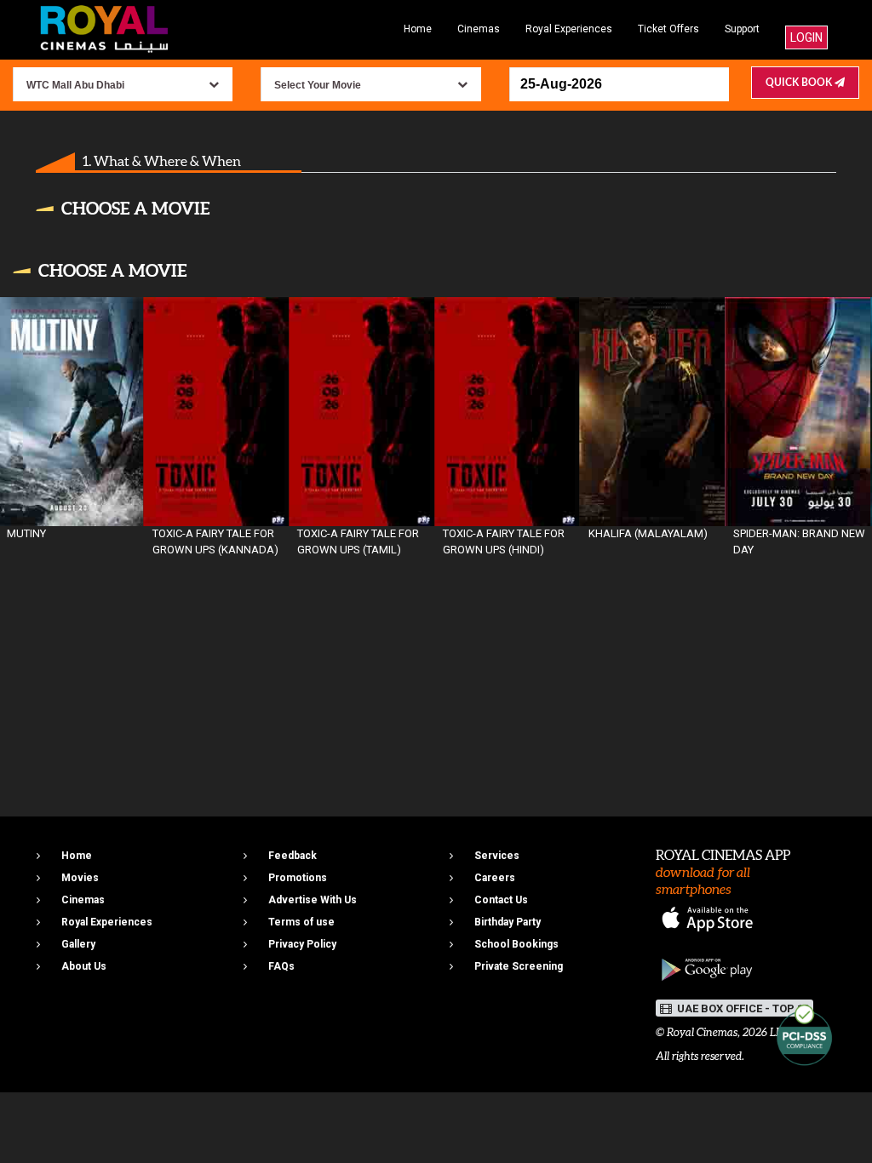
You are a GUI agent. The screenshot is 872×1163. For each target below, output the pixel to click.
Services (496, 856)
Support (742, 29)
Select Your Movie (317, 85)
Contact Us (501, 900)
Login (806, 37)
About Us (83, 966)
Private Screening (518, 966)
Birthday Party (507, 922)
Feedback (292, 856)
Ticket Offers (668, 29)
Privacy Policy (302, 944)
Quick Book (800, 82)
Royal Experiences (568, 29)
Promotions (297, 878)
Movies (80, 878)
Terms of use (301, 922)
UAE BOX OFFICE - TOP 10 (741, 1008)
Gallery (78, 944)
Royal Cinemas (702, 1032)
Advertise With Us (312, 900)
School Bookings (516, 944)
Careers (494, 878)
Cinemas (478, 29)
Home (418, 29)
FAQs (281, 966)
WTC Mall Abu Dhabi (75, 85)
